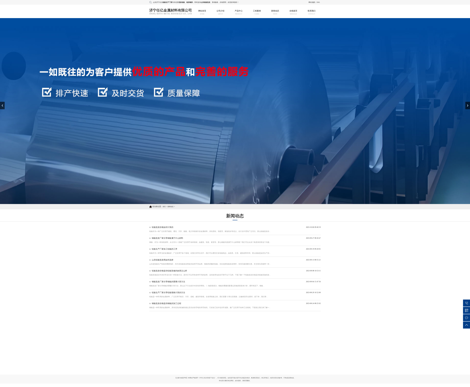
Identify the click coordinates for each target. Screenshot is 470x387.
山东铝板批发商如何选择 (162, 270)
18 (249, 338)
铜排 (224, 361)
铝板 (205, 361)
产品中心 (239, 11)
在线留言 (293, 11)
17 (242, 338)
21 (271, 338)
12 (207, 338)
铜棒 (185, 374)
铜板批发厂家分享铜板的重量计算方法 (168, 291)
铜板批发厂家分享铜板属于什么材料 (167, 248)
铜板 (185, 365)
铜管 (205, 374)
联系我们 (312, 11)
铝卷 (205, 365)
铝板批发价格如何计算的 (162, 237)
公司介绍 (220, 11)
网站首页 (202, 11)
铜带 (185, 379)
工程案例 (257, 11)
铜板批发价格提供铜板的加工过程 (166, 313)
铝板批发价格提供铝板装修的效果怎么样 (169, 280)
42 (285, 338)
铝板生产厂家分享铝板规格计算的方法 (168, 302)
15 (228, 338)
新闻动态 (275, 11)
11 (200, 338)
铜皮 (224, 374)
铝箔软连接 (207, 379)
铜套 (224, 370)
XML (318, 2)
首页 (164, 216)
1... (185, 338)
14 (221, 338)
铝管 (185, 370)
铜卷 (205, 370)
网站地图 (312, 2)
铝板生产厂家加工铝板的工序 (164, 259)
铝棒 (224, 365)
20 (263, 338)
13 (214, 338)
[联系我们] (466, 317)
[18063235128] (466, 303)
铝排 (185, 361)
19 (256, 338)
